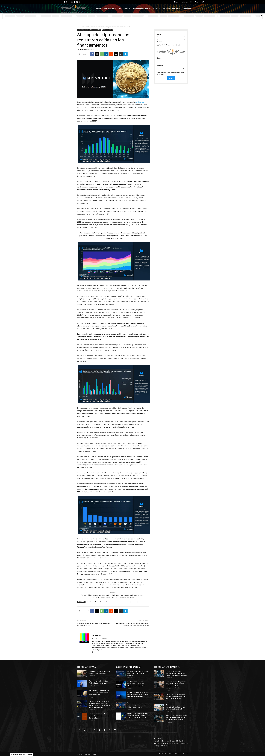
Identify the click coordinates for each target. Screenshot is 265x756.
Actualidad (85, 27)
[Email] (116, 54)
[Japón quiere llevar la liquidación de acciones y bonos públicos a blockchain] (121, 673)
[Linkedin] (67, 2)
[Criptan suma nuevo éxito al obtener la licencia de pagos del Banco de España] (82, 716)
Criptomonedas (115, 602)
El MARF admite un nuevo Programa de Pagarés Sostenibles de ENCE (93, 624)
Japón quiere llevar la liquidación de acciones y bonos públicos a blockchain (138, 673)
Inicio (78, 27)
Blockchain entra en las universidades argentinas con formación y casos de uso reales (176, 673)
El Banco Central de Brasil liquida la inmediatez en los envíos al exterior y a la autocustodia (176, 717)
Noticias (104, 29)
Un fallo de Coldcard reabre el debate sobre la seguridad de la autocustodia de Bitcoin (176, 696)
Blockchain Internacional (102, 602)
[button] (202, 8)
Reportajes (110, 29)
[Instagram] (64, 2)
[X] (77, 2)
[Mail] (69, 2)
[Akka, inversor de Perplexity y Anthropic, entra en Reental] (82, 683)
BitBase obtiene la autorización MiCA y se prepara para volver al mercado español (99, 693)
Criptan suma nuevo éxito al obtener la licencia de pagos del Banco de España (99, 716)
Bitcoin (86, 29)
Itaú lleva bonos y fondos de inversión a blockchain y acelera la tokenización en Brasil (176, 707)
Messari (134, 602)
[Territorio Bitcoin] (73, 9)
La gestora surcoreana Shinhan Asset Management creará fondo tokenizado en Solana (137, 715)
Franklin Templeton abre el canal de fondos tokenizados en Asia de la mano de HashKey (138, 694)
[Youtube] (79, 2)
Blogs (91, 29)
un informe (140, 102)
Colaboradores (97, 29)
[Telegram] (74, 2)
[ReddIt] (111, 54)
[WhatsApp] (102, 54)
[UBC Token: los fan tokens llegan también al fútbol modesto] (82, 673)
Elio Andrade (84, 49)
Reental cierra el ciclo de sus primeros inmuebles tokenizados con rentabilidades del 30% (132, 624)
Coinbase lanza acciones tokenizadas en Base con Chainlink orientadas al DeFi (136, 684)
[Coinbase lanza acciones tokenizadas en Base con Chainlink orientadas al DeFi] (121, 684)
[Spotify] (72, 2)
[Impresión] (121, 54)
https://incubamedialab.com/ (99, 638)
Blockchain (90, 602)
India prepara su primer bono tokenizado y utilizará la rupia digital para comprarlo (136, 705)
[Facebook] (61, 2)
